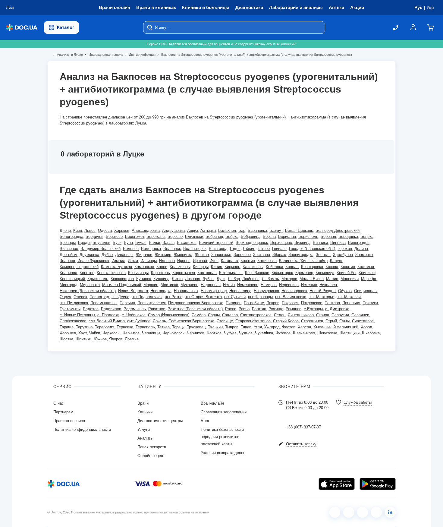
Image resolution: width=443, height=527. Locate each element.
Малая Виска (312, 278)
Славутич (340, 315)
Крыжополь (97, 278)
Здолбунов (343, 254)
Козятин (348, 266)
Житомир (163, 254)
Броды (84, 242)
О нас (58, 403)
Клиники (144, 412)
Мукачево (189, 284)
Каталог (65, 27)
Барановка (257, 230)
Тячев (246, 327)
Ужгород (272, 327)
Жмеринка (183, 254)
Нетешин (309, 284)
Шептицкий (350, 333)
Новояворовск (294, 291)
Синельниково (301, 315)
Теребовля (104, 327)
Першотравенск (151, 303)
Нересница (289, 284)
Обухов (345, 291)
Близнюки (194, 236)
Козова (331, 266)
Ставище (225, 321)
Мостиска (169, 284)
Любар (234, 278)
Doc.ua (56, 512)
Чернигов (131, 333)
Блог (205, 420)
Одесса (105, 230)
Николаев (328, 284)
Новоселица (240, 291)
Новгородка (160, 291)
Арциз (192, 230)
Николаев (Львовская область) (88, 291)
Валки (154, 242)
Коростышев (183, 272)
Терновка (125, 327)
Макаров (289, 278)
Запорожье (221, 254)
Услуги (143, 429)
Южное (100, 339)
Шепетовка (327, 333)
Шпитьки (83, 339)
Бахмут (276, 230)
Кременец (304, 272)
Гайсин (249, 248)
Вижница (302, 242)
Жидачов (144, 254)
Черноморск (173, 333)
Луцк (221, 278)
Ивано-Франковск (93, 260)
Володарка (151, 248)
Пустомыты (70, 309)
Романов (293, 309)
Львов (90, 230)
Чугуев (230, 333)
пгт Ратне (173, 297)
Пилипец (233, 303)
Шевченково (304, 333)
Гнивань (279, 248)
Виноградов (358, 242)
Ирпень (183, 260)
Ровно (244, 309)
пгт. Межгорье (321, 297)
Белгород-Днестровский (338, 230)
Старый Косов (286, 321)
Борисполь (308, 236)
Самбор (199, 315)
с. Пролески (108, 315)
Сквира (322, 315)
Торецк (178, 327)
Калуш (336, 260)
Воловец (131, 248)
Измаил (118, 260)
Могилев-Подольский (121, 284)
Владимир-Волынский (100, 248)
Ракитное (156, 309)
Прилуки (370, 303)
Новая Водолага (133, 291)
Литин (177, 278)
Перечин (127, 303)
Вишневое (69, 248)
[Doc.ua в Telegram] (362, 512)
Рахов (230, 309)
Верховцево (281, 242)
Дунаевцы (124, 254)
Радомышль (135, 309)
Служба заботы (358, 402)
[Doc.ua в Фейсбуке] (334, 512)
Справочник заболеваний (224, 412)
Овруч (65, 297)
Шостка (66, 339)
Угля (258, 327)
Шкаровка (371, 333)
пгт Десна (120, 297)
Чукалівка (264, 333)
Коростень (160, 272)
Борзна (269, 236)
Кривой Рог (346, 272)
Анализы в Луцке (67, 54)
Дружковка (89, 254)
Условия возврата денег (223, 452)
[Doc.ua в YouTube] (376, 512)
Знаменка (364, 254)
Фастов (288, 327)
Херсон (304, 327)
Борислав (287, 236)
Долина (361, 248)
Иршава (200, 260)
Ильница (167, 260)
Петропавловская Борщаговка (195, 303)
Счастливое (363, 321)
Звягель (323, 254)
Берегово (114, 236)
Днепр (65, 230)
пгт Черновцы (260, 297)
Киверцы (201, 266)
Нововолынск (186, 291)
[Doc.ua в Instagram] (348, 512)
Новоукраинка (266, 291)
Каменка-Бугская (116, 266)
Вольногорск (194, 248)
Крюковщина (122, 278)
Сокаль (159, 321)
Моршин (150, 284)
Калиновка (267, 260)
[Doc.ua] (21, 27)
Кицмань (232, 266)
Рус (418, 7)
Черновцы (151, 333)
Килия (216, 266)
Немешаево (247, 284)
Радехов (91, 309)
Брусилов (101, 242)
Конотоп (87, 272)
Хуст (82, 333)
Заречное (242, 254)
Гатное (264, 248)
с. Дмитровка (337, 309)
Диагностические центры (160, 420)
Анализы (145, 438)
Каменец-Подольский (79, 266)
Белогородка (71, 236)
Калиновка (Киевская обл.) (303, 260)
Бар (241, 230)
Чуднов (246, 333)
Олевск (80, 297)
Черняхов (195, 333)
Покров (272, 303)
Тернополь (145, 327)
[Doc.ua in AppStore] (337, 484)
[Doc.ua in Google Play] (378, 484)
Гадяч (235, 248)
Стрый (331, 321)
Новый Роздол (322, 291)
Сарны (214, 315)
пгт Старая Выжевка (203, 297)
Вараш (168, 242)
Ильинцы (148, 260)
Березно (175, 236)
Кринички (367, 272)
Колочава (68, 272)
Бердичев (94, 236)
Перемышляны (103, 303)
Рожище (276, 309)
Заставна (261, 254)
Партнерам (63, 412)
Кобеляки (274, 266)
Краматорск (282, 272)
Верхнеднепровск (252, 242)
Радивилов (111, 309)
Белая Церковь (299, 230)
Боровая (328, 236)
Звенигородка (300, 254)
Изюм (133, 260)
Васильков (186, 242)
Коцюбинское (257, 272)
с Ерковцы (313, 309)
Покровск (290, 303)
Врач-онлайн (212, 403)
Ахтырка (208, 230)
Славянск (360, 315)
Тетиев (163, 327)
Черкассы (111, 333)
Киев (77, 230)
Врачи (143, 403)
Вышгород (218, 248)
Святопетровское (256, 315)
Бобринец (214, 236)
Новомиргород (214, 291)
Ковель (292, 266)
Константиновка (111, 272)
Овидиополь (365, 291)
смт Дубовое (138, 321)
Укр (430, 7)
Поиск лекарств (151, 447)
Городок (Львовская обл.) (312, 248)
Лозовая (192, 278)
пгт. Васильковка (290, 297)
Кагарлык (229, 260)
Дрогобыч (68, 254)
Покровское (311, 303)
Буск (117, 242)
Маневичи (350, 278)
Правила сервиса (69, 420)
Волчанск (172, 248)
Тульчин (215, 327)
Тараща (67, 327)
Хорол (366, 327)
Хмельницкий (346, 327)
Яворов (115, 339)
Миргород (68, 284)
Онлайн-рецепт (151, 455)
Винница (338, 242)
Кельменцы (180, 266)
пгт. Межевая (349, 297)
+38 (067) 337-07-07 (303, 427)
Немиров (269, 284)
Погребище (254, 303)
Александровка (146, 230)
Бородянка (348, 236)
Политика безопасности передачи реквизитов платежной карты (222, 436)
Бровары (68, 242)
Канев (161, 266)
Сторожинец (312, 321)
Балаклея (227, 230)
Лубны (208, 278)
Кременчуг (325, 272)
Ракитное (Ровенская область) (195, 309)
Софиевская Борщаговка (191, 321)
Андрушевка (173, 230)
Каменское (144, 266)
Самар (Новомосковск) (168, 315)
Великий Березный (216, 242)
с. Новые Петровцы (77, 315)
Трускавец (196, 327)
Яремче (132, 339)
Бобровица (250, 236)
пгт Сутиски (235, 297)
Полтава (332, 303)
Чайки (94, 333)
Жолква (202, 254)
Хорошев (68, 333)
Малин (332, 278)
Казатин (247, 260)
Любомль (270, 278)
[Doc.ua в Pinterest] (390, 512)
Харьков (121, 230)
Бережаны (155, 236)
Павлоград (99, 297)
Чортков (214, 333)
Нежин (229, 284)
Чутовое (283, 333)
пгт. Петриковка (74, 303)
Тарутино (84, 327)
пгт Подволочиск (147, 297)
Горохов (345, 248)
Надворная (211, 284)
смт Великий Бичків (107, 321)
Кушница (161, 278)
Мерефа (368, 278)
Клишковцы (253, 266)
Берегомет (134, 236)
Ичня (213, 260)
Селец (279, 315)
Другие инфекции (140, 54)
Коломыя (365, 266)
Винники (320, 242)
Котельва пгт (231, 272)
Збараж (279, 254)
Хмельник (322, 327)
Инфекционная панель (103, 54)
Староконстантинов (253, 321)
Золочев (67, 260)
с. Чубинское (134, 315)
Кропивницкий (72, 278)
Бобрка (231, 236)
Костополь (207, 272)
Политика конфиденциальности (82, 429)
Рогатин (259, 309)
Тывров (231, 327)
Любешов (250, 278)
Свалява (230, 315)
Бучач (140, 242)
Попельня (351, 303)
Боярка (366, 236)
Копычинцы (138, 272)
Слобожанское (73, 321)
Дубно (107, 254)
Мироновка (90, 284)
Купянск (143, 278)
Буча (128, 242)
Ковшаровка (312, 266)
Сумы (344, 321)
